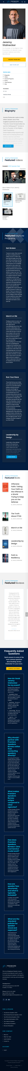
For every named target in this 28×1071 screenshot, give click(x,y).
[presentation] (26, 614)
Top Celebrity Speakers (9, 1021)
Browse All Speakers (8, 1025)
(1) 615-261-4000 (10, 991)
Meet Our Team (7, 1036)
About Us (6, 1034)
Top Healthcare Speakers (10, 1023)
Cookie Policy (18, 1065)
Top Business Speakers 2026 (10, 1012)
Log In (5, 1050)
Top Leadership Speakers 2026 (11, 1019)
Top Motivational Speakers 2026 (11, 1017)
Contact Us (6, 1041)
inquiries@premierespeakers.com (14, 994)
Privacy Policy (9, 1065)
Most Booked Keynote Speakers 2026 (13, 1014)
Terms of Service (14, 1067)
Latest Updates (7, 1039)
